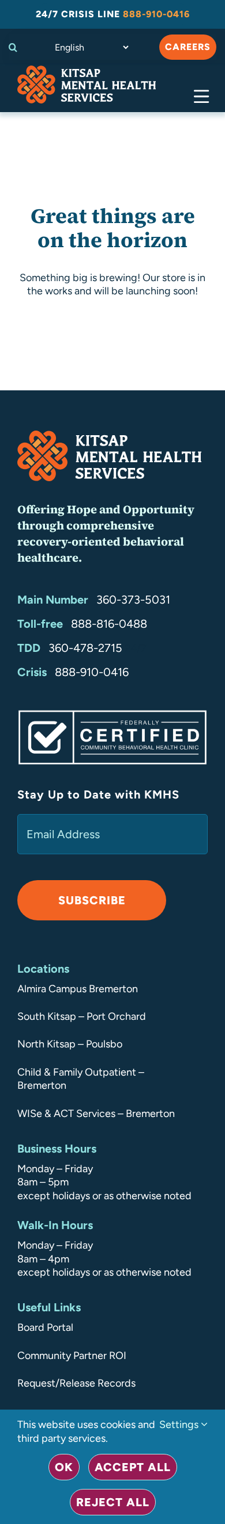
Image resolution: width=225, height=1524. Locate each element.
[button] (16, 47)
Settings (180, 1424)
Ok (64, 1467)
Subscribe (92, 900)
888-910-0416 (92, 672)
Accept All (133, 1467)
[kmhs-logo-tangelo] (86, 70)
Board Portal (45, 1327)
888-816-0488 (109, 624)
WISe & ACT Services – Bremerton (96, 1113)
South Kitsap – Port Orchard (81, 1016)
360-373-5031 (133, 599)
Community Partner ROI (71, 1355)
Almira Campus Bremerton (77, 988)
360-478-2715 (85, 648)
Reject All (112, 1502)
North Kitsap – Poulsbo (69, 1044)
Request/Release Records (76, 1383)
